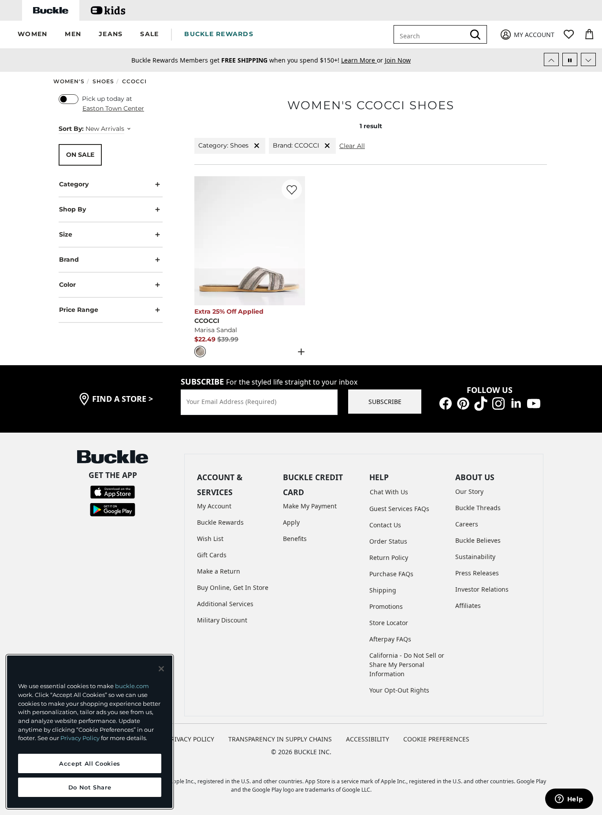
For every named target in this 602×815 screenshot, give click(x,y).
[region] (89, 732)
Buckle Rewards (220, 522)
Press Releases (477, 573)
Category (74, 184)
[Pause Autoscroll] (569, 59)
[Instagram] (498, 403)
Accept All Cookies (89, 763)
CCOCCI (134, 81)
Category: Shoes (223, 145)
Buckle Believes (478, 540)
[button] (32, 34)
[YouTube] (534, 403)
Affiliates (468, 605)
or (363, 60)
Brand (69, 259)
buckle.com (132, 685)
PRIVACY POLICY (190, 739)
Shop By (72, 209)
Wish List (210, 538)
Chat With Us (389, 492)
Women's (69, 81)
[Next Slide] (588, 59)
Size (65, 234)
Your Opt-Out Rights (399, 690)
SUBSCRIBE (384, 401)
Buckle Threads (478, 508)
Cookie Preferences (436, 739)
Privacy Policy (80, 737)
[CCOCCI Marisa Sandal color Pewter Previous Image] (205, 241)
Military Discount (222, 620)
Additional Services (225, 604)
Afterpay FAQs (390, 639)
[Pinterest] (463, 403)
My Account (214, 506)
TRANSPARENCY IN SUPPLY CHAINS (280, 739)
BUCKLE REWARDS (218, 34)
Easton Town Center (113, 108)
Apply (291, 522)
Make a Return (218, 571)
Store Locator (388, 623)
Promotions (386, 606)
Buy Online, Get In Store (232, 587)
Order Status (388, 541)
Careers (466, 524)
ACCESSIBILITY (367, 739)
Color (67, 285)
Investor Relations (482, 589)
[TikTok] (481, 403)
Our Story (469, 491)
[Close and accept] (161, 668)
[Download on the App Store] (112, 491)
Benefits (295, 538)
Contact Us (385, 525)
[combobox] (431, 34)
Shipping (382, 590)
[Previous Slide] (551, 59)
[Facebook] (445, 403)
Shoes (103, 81)
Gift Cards (212, 555)
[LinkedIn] (516, 403)
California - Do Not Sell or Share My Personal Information (406, 664)
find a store (122, 398)
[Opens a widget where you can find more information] (569, 800)
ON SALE (80, 155)
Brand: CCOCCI (296, 145)
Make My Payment (310, 506)
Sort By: (71, 129)
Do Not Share (89, 787)
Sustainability (475, 556)
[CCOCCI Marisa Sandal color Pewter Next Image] (294, 241)
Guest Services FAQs (399, 508)
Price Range (78, 310)
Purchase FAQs (391, 574)
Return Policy (388, 557)
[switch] (68, 99)
